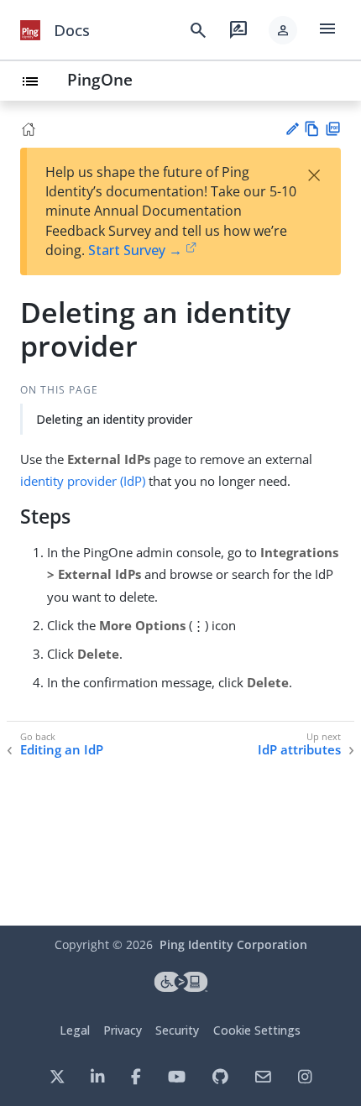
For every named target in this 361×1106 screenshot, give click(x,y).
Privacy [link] (122, 1030)
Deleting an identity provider (114, 419)
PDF (333, 129)
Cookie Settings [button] (257, 1030)
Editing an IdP (61, 750)
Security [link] (177, 1030)
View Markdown (312, 129)
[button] (283, 30)
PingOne (100, 79)
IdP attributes (299, 750)
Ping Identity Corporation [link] (233, 944)
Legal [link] (75, 1030)
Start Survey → (135, 250)
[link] (30, 30)
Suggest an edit (292, 129)
